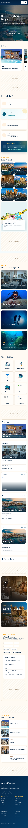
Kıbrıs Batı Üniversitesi (6, 515)
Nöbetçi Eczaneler (5, 816)
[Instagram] (5, 792)
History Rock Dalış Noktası (7, 460)
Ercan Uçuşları (4, 815)
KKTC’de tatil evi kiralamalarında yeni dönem (12, 661)
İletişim (16, 813)
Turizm (18, 30)
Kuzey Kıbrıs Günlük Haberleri (7, 550)
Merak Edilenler (7, 652)
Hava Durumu (4, 811)
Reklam (16, 815)
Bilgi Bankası (17, 804)
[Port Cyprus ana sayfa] (5, 2)
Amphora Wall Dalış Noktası (7, 468)
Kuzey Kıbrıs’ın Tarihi (6, 547)
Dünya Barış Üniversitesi (6, 513)
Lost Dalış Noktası (5, 463)
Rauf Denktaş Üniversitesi (7, 518)
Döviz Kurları (3, 813)
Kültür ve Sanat (18, 802)
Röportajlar (6, 649)
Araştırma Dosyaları (8, 646)
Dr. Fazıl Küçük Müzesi (9, 664)
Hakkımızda (17, 811)
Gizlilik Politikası (18, 816)
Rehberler (16, 643)
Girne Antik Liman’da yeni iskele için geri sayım (13, 668)
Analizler (16, 646)
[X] (8, 792)
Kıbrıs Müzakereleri (8, 643)
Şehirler (11, 30)
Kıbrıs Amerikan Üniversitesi (7, 521)
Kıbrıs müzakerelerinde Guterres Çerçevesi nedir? (13, 675)
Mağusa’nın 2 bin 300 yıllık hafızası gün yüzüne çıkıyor (13, 671)
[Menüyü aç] (25, 2)
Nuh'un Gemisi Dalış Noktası (7, 465)
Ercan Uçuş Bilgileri (5, 552)
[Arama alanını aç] (22, 2)
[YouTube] (11, 792)
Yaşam (3, 33)
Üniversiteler (12, 33)
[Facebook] (2, 792)
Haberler (4, 30)
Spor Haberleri (5, 544)
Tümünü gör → (23, 421)
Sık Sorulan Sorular (17, 652)
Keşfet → (5, 227)
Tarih (19, 33)
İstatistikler (14, 649)
